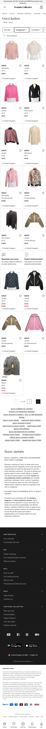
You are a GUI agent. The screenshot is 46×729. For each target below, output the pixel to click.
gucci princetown (22, 428)
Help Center (9, 595)
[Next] (29, 401)
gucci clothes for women (22, 408)
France (5, 717)
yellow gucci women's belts (22, 437)
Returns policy (10, 561)
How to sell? (9, 573)
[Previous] (17, 401)
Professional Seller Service (15, 583)
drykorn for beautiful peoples (22, 411)
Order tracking (10, 554)
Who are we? (9, 610)
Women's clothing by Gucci (14, 464)
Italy (42, 717)
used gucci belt (34, 426)
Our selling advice (11, 576)
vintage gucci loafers (31, 434)
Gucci (12, 13)
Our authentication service (15, 557)
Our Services (10, 534)
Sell (6, 569)
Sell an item (8, 580)
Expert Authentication (33, 259)
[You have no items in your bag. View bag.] (41, 7)
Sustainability (9, 614)
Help (6, 591)
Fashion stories (10, 625)
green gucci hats (12, 440)
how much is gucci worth (14, 426)
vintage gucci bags (11, 434)
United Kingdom (13, 717)
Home (4, 13)
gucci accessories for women (22, 431)
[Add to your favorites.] (20, 65)
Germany (31, 717)
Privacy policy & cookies (22, 661)
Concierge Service (11, 542)
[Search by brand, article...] (4, 7)
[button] (41, 7)
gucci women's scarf (22, 423)
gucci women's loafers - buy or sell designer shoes (22, 416)
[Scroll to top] (38, 401)
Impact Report (10, 618)
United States (23, 717)
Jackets (37, 13)
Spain (37, 717)
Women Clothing (24, 13)
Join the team (9, 621)
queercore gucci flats (31, 440)
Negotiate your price (10, 259)
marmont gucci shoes (31, 420)
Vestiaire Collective (13, 607)
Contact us (8, 599)
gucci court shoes (11, 420)
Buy (5, 550)
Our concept (9, 538)
